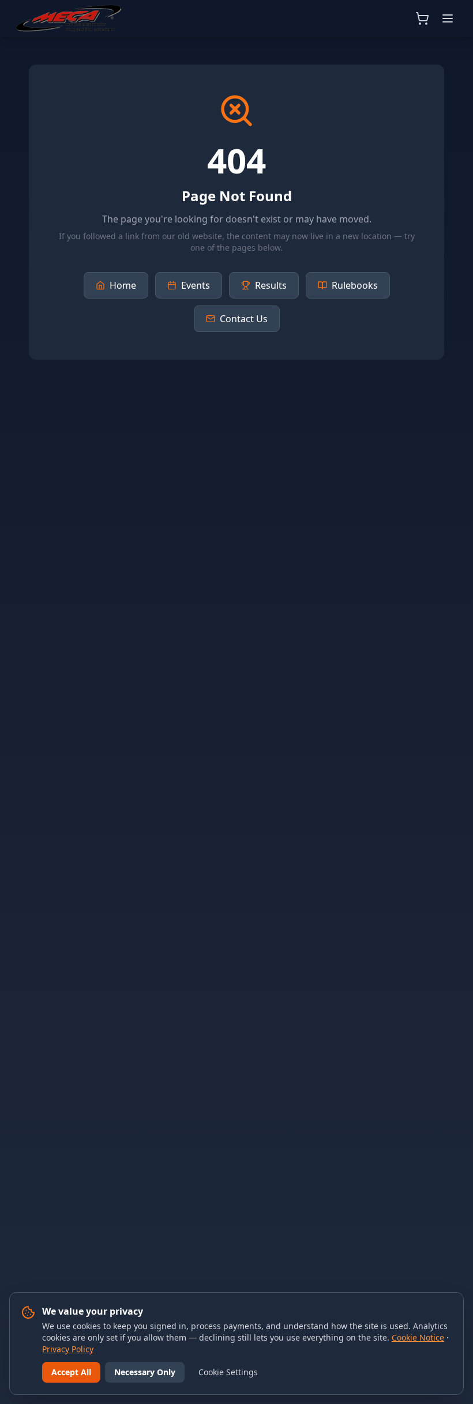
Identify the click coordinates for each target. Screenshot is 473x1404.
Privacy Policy (67, 1348)
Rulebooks (355, 285)
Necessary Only (144, 1372)
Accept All (71, 1372)
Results (271, 285)
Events (195, 285)
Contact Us (244, 318)
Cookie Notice (418, 1337)
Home (123, 285)
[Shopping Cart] (422, 18)
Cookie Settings (228, 1372)
